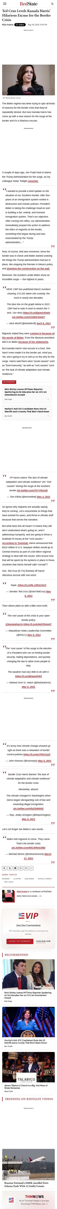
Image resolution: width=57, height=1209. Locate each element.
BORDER (6, 879)
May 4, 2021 (43, 496)
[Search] (52, 3)
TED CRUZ (8, 882)
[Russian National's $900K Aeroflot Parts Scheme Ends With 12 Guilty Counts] (28, 1164)
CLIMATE (17, 879)
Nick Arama (7, 24)
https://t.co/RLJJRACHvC (32, 585)
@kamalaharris (14, 624)
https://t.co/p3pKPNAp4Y (37, 624)
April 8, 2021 (44, 323)
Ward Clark (8, 1091)
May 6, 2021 (28, 819)
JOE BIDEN (29, 879)
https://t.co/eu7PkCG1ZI (36, 754)
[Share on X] (4, 868)
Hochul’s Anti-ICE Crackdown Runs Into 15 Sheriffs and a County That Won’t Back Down (25, 1041)
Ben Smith (8, 1046)
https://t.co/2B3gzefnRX (28, 676)
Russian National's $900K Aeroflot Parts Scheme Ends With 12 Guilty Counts (26, 1184)
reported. (33, 181)
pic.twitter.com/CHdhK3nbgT (28, 317)
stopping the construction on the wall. (28, 268)
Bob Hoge (8, 1001)
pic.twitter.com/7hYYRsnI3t (32, 490)
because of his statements (33, 342)
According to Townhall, (15, 543)
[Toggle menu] (4, 3)
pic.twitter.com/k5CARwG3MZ (28, 847)
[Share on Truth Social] (9, 868)
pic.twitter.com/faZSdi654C (28, 808)
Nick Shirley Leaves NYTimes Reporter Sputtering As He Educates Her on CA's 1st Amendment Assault (27, 995)
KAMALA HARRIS (45, 879)
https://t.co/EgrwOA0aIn (36, 312)
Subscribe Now (43, 941)
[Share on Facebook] (15, 868)
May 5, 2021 (34, 635)
